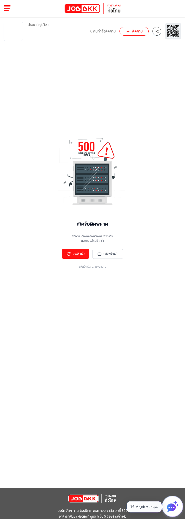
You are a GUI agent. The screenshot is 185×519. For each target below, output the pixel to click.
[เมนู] (7, 8)
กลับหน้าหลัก (111, 254)
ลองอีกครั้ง (79, 254)
